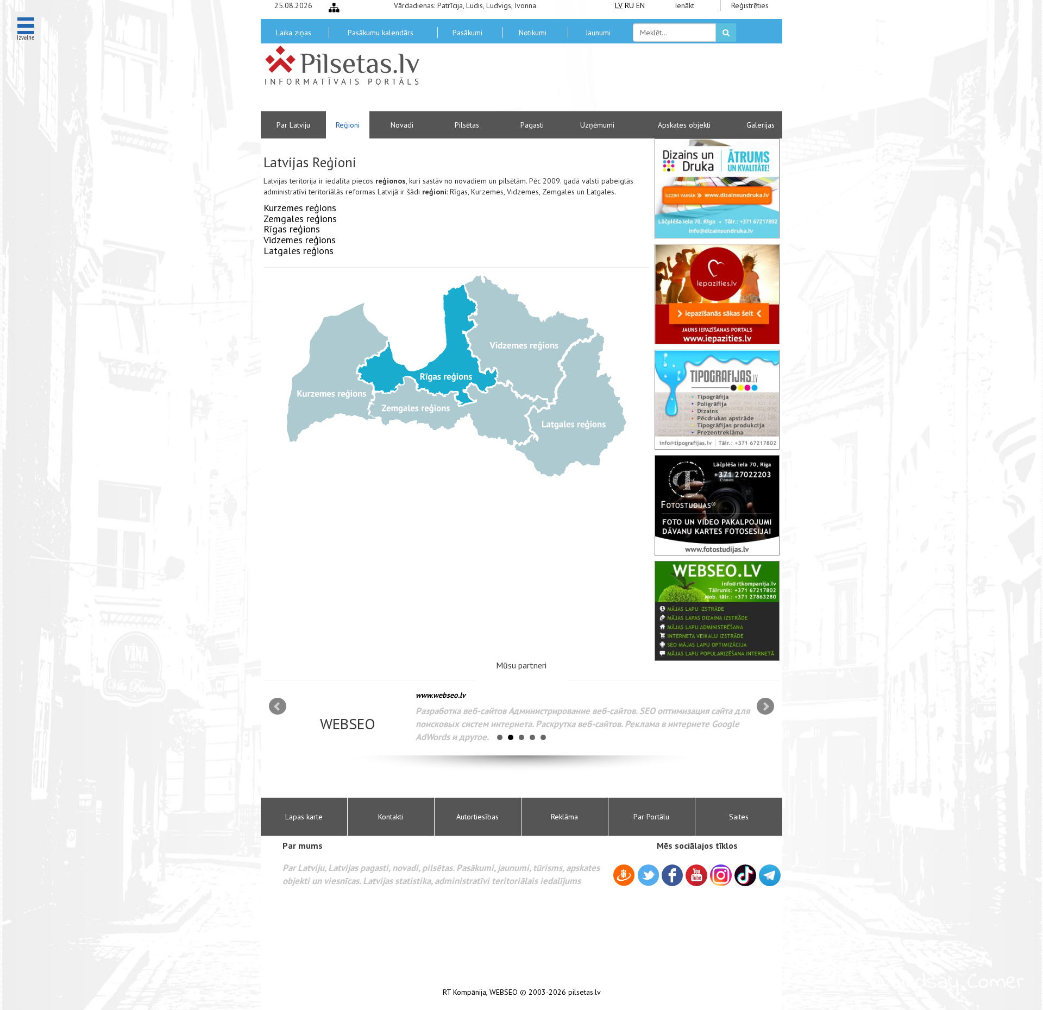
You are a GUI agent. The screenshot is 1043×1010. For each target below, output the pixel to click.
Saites (739, 817)
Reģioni (348, 125)
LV (619, 5)
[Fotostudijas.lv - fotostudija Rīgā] (717, 505)
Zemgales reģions (300, 218)
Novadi (402, 125)
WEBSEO (503, 992)
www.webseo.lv (441, 695)
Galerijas (760, 125)
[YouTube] (696, 875)
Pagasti (532, 125)
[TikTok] (745, 875)
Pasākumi (467, 32)
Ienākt (684, 5)
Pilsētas (467, 125)
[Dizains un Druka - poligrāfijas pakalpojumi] (717, 188)
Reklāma (564, 817)
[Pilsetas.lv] (347, 65)
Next (765, 706)
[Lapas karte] (334, 7)
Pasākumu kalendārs (380, 32)
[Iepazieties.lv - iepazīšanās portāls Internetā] (717, 294)
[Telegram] (770, 875)
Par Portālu (651, 817)
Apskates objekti (684, 125)
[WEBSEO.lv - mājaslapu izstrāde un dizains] (717, 611)
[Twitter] (648, 877)
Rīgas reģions (291, 229)
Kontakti (390, 817)
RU (629, 5)
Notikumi (532, 32)
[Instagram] (721, 875)
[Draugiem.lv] (623, 877)
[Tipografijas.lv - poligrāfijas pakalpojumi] (717, 400)
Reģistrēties (750, 5)
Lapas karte (304, 817)
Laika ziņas (293, 32)
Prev (277, 706)
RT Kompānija (464, 992)
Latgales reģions (298, 250)
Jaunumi (598, 32)
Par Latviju (293, 125)
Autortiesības (477, 817)
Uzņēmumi (597, 125)
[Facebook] (672, 877)
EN (640, 5)
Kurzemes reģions (299, 207)
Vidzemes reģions (299, 239)
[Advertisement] (600, 81)
